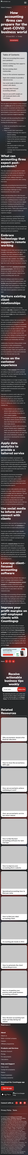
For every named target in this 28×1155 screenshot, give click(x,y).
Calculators (4, 1059)
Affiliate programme (7, 1044)
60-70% (10, 310)
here (7, 645)
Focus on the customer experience (14, 74)
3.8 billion (20, 525)
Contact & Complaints (8, 1070)
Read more (5, 1025)
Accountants (14, 40)
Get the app (7, 1088)
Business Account (6, 1051)
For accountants (6, 1057)
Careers (3, 1041)
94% (21, 259)
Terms (15, 1110)
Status (3, 1072)
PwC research (12, 370)
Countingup (22, 417)
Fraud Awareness (6, 1075)
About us (4, 1036)
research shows (13, 544)
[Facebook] (6, 661)
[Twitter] (10, 661)
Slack (2, 267)
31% (11, 314)
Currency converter (7, 1078)
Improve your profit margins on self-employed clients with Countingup (12, 96)
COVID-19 (8, 106)
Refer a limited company (9, 1038)
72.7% (3, 283)
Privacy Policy (6, 1110)
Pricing (3, 1054)
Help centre (5, 1067)
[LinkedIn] (13, 661)
